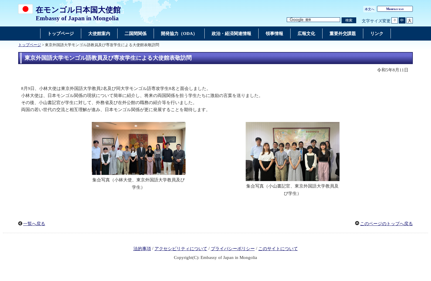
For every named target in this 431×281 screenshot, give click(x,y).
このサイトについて (278, 248)
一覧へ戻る (34, 223)
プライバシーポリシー (233, 248)
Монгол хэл (394, 9)
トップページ (29, 45)
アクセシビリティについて (181, 248)
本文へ (369, 9)
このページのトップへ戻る (386, 223)
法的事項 (142, 248)
